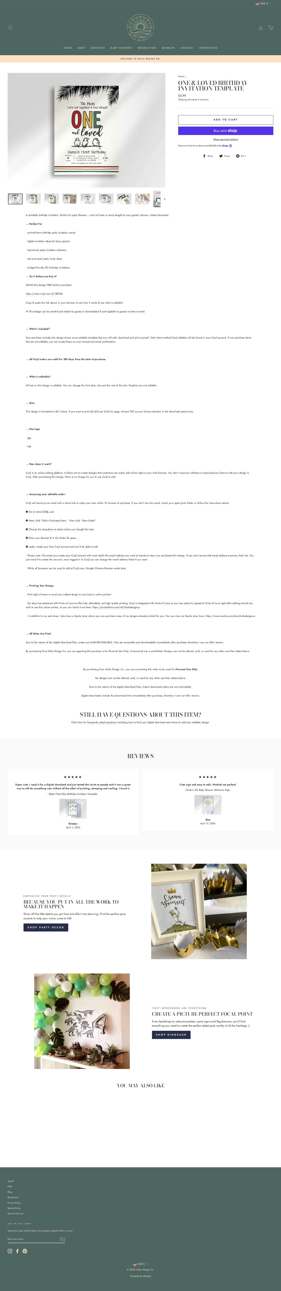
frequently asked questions (102, 722)
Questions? (13, 1197)
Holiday (187, 48)
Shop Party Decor (46, 927)
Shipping (182, 99)
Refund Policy (14, 1208)
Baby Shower (121, 48)
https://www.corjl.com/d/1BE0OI (44, 294)
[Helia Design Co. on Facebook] (17, 1251)
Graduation (147, 48)
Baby (81, 48)
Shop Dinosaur (171, 1035)
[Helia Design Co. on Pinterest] (25, 1251)
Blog (10, 1191)
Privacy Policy (14, 1202)
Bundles (168, 48)
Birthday (98, 48)
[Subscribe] (62, 1239)
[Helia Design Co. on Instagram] (10, 1251)
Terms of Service (15, 1213)
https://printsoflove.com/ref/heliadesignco (116, 607)
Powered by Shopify (140, 1276)
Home (68, 48)
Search (11, 1181)
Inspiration (208, 48)
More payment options (226, 139)
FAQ (10, 1186)
